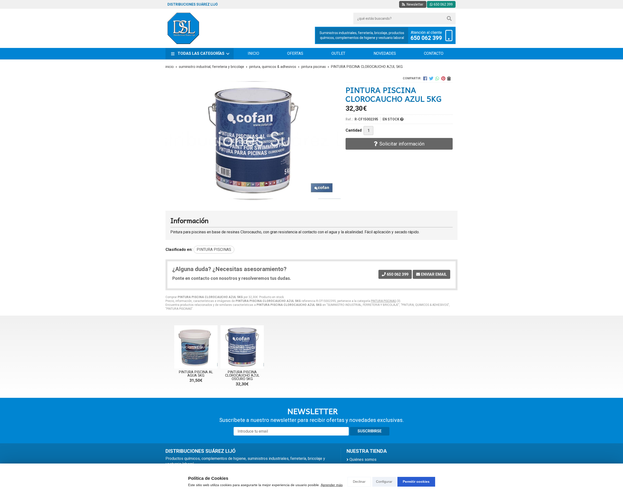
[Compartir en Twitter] (431, 78)
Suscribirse (369, 431)
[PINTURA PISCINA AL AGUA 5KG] (196, 347)
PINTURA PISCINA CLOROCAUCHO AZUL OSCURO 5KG (242, 375)
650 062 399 (426, 38)
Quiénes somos (362, 459)
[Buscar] (449, 18)
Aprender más (332, 485)
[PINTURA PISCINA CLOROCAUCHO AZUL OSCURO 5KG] (242, 347)
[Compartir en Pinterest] (443, 78)
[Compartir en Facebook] (425, 78)
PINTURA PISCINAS (383, 301)
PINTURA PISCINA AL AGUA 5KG (196, 374)
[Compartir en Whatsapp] (437, 78)
